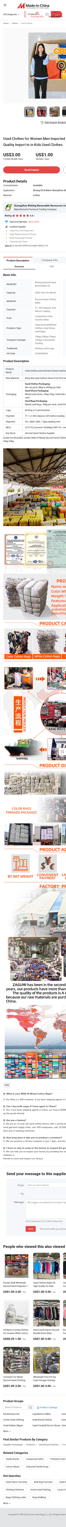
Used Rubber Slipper (13, 1425)
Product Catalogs (48, 1407)
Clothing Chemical (15, 1489)
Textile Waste (26, 23)
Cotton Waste (12, 1466)
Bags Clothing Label (16, 1497)
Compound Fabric (35, 1458)
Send (30, 1228)
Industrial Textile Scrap (37, 1466)
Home (5, 23)
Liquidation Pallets (41, 1413)
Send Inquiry (31, 169)
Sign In (8, 245)
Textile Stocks (12, 1458)
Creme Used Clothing (13, 1419)
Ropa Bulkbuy (39, 1497)
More (6, 1503)
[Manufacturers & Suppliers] (33, 5)
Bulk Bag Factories (43, 1481)
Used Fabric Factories (16, 1481)
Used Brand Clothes (42, 1419)
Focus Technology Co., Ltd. (40, 1514)
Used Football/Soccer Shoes (46, 1425)
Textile (14, 23)
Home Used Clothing (40, 1489)
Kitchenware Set (11, 1413)
